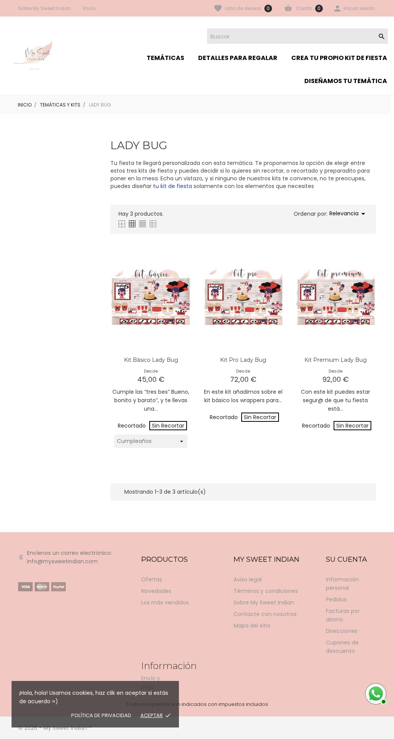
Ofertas (151, 579)
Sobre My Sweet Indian (44, 8)
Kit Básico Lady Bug (151, 359)
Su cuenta (346, 559)
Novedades (156, 591)
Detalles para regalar (237, 57)
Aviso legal (248, 579)
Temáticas (165, 57)
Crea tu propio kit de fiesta (339, 57)
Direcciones (341, 631)
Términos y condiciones (266, 591)
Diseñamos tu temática (345, 81)
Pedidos (336, 599)
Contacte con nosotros (265, 614)
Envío (89, 8)
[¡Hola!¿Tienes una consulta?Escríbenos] (375, 693)
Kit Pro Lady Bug (243, 359)
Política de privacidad (101, 715)
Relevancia (348, 213)
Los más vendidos (165, 602)
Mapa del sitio (252, 625)
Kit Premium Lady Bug (335, 359)
